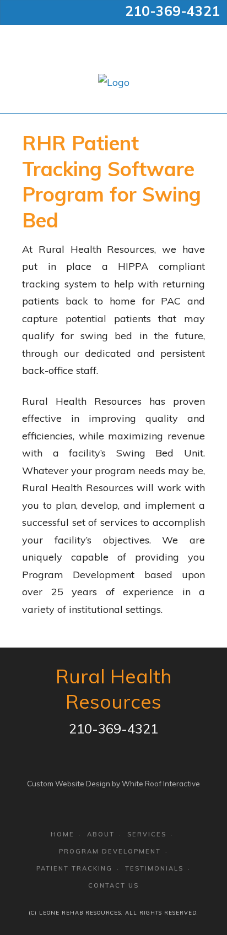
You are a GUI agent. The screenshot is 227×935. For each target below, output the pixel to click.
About (101, 834)
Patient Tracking (74, 868)
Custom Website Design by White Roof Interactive (113, 783)
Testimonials (154, 868)
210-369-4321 (172, 11)
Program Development (110, 851)
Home (62, 834)
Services (146, 834)
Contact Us (113, 885)
